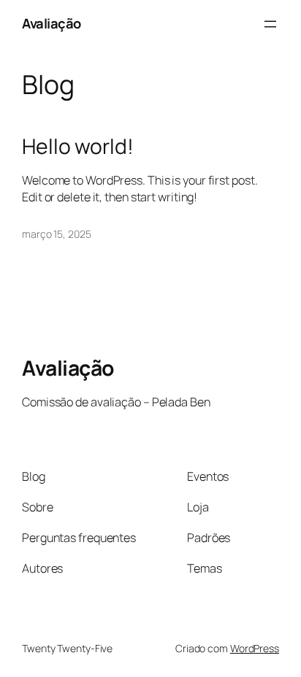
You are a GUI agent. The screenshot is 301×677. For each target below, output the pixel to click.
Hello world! (78, 146)
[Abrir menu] (270, 24)
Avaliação (51, 23)
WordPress (254, 648)
